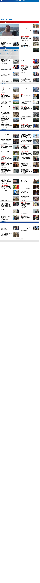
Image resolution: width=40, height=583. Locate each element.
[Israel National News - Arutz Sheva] (20, 0)
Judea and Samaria (4, 53)
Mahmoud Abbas (4, 50)
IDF (14, 53)
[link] (9, 32)
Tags (8, 17)
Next (22, 238)
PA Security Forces (14, 50)
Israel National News (4, 17)
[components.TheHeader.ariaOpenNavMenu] (6, 0)
